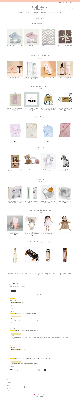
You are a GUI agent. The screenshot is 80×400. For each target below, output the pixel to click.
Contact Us (9, 382)
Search (8, 379)
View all (40, 57)
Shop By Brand (43, 12)
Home (40, 16)
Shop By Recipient (51, 12)
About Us (59, 12)
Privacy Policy (9, 385)
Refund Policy (9, 388)
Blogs (8, 390)
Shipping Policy (9, 387)
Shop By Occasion (35, 12)
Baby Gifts (28, 12)
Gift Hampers (21, 12)
